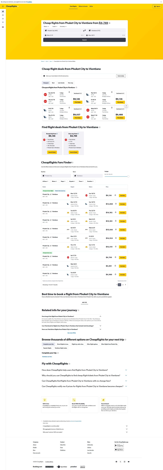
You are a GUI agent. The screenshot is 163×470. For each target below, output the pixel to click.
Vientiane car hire (47, 356)
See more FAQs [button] (72, 333)
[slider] (128, 176)
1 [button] (119, 285)
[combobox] (46, 26)
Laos (51, 61)
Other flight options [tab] (92, 344)
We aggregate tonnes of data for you (53, 429)
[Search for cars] (3, 18)
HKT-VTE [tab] (84, 302)
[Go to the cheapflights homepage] (12, 6)
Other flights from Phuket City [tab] (109, 344)
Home (42, 61)
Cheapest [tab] (45, 83)
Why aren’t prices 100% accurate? (52, 432)
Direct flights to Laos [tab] (62, 344)
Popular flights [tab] (47, 348)
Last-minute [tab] (61, 83)
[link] (52, 152)
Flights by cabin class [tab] (77, 344)
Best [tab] (53, 83)
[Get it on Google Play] (119, 445)
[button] (161, 2)
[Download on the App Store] (119, 449)
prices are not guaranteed (75, 421)
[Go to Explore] (3, 22)
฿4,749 (103, 22)
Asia (47, 61)
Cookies (29, 2)
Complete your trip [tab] (48, 344)
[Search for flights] (3, 11)
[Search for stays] (3, 15)
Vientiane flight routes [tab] (61, 348)
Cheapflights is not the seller (51, 426)
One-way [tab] (70, 83)
